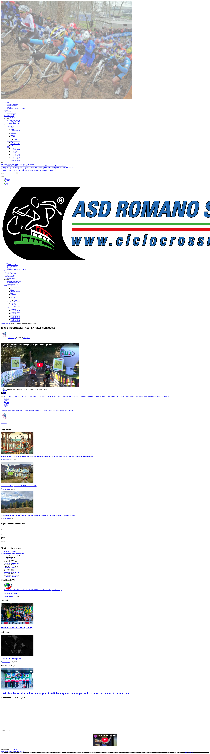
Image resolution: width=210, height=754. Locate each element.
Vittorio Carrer (167, 396)
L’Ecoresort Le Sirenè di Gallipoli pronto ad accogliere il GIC (22, 410)
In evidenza (46, 590)
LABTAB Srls (13, 749)
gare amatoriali (88, 396)
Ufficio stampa (12, 338)
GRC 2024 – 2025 (15, 142)
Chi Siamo (6, 102)
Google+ (6, 402)
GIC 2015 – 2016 (15, 158)
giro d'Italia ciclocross (116, 396)
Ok (186, 752)
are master (27, 396)
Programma (13, 133)
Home (2, 323)
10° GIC (5, 396)
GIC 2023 (13, 148)
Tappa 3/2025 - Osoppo (55, 590)
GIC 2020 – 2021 (15, 151)
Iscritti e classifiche (15, 130)
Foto (11, 127)
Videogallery (7, 323)
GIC (8, 147)
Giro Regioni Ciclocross (13, 141)
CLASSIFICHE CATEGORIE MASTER (12, 553)
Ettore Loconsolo (63, 396)
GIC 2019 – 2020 (15, 154)
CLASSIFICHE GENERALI (9, 551)
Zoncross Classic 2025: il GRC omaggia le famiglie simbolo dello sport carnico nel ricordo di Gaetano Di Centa (38, 515)
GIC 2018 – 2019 (15, 155)
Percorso (12, 135)
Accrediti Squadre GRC (13, 122)
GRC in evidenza (38, 590)
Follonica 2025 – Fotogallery (16, 627)
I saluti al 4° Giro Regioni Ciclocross (16, 108)
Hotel (11, 132)
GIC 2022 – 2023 (15, 150)
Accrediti (12, 136)
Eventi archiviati (8, 124)
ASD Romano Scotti (12, 104)
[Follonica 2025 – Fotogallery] (17, 623)
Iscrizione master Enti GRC (14, 120)
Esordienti (56, 396)
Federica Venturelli (73, 396)
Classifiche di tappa (9, 590)
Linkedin (6, 403)
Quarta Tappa (159, 396)
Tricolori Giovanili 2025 (13, 126)
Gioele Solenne (106, 396)
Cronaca (13, 559)
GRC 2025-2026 (11, 113)
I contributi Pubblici (12, 105)
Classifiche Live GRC (20, 590)
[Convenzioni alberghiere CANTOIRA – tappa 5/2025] (17, 482)
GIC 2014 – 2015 (15, 160)
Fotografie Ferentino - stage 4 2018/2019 (58, 410)
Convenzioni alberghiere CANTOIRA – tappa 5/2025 (19, 486)
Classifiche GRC (11, 117)
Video (12, 129)
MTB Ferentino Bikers (150, 396)
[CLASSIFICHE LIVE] (8, 588)
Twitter (6, 400)
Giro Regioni (7, 111)
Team (15, 139)
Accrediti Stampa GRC (13, 123)
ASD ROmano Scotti (35, 396)
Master (142, 396)
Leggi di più (190, 752)
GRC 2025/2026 (30, 590)
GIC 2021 (13, 152)
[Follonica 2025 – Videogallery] (17, 655)
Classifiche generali (9, 116)
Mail (5, 408)
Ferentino (81, 396)
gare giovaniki (95, 396)
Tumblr (6, 405)
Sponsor (6, 110)
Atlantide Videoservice (47, 396)
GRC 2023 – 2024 (15, 144)
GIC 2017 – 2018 (15, 157)
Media (15, 138)
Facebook (6, 399)
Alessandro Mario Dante (14, 396)
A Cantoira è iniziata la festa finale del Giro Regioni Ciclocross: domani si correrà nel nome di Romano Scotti (29, 170)
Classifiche (7, 572)
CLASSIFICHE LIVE (11, 593)
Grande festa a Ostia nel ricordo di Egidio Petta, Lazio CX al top (17, 164)
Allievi (23, 396)
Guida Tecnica (11, 114)
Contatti (9, 107)
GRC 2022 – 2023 (15, 145)
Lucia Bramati (126, 396)
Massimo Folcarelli (135, 396)
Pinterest (6, 406)
